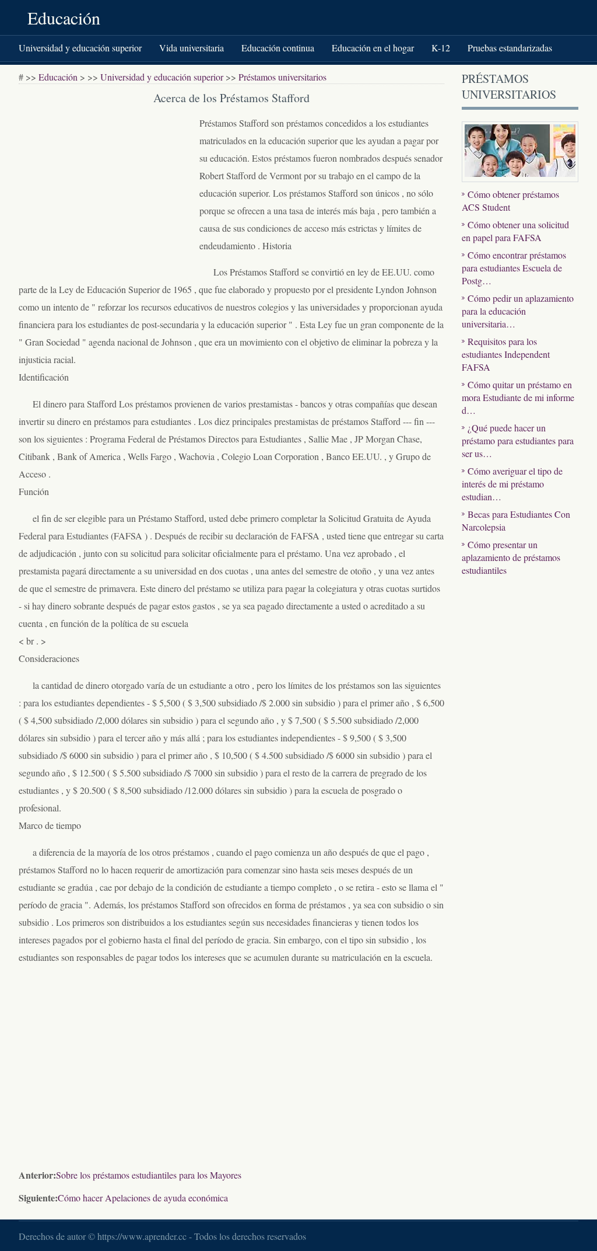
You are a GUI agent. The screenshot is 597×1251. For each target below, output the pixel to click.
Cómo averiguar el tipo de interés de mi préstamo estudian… (512, 484)
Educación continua (277, 47)
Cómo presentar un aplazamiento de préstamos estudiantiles (511, 557)
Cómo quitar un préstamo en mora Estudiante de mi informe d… (518, 397)
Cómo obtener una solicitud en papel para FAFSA (515, 230)
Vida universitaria (191, 47)
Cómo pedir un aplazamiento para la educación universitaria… (518, 311)
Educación (63, 17)
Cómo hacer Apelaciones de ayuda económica (143, 1197)
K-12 (440, 47)
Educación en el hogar (373, 47)
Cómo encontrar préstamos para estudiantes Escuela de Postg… (514, 268)
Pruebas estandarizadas (510, 47)
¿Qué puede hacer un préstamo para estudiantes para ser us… (518, 440)
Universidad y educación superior (80, 47)
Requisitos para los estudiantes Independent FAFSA (506, 354)
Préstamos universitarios (282, 77)
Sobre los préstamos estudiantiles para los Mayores (148, 1175)
